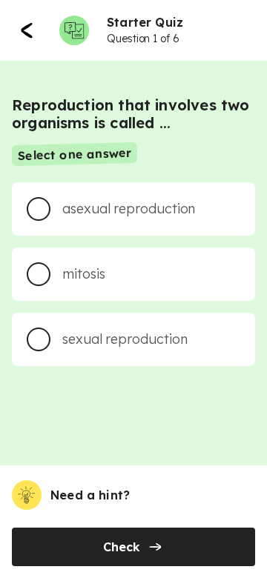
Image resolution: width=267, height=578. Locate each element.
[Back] (27, 30)
